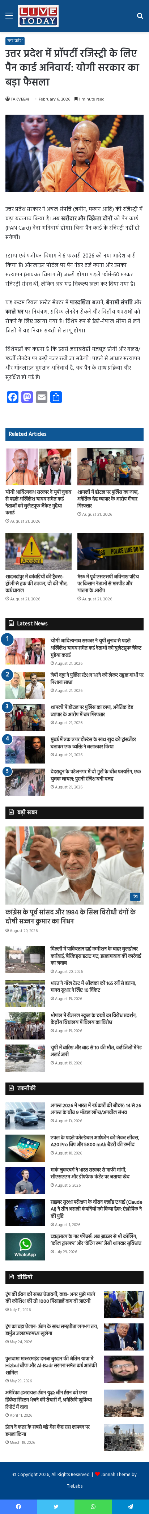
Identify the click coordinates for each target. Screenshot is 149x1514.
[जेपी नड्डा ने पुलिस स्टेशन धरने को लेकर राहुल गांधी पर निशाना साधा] (25, 685)
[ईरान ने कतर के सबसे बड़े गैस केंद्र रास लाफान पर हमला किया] (124, 1437)
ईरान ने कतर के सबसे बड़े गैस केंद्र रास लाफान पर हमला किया (47, 1431)
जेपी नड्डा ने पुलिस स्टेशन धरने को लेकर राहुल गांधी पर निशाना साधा (97, 679)
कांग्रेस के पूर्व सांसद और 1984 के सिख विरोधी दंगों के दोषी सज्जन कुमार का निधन (70, 917)
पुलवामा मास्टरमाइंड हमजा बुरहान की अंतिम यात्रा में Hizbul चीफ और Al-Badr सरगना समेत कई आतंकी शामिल (51, 1366)
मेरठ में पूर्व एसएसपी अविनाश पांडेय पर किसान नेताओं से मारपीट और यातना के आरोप (108, 584)
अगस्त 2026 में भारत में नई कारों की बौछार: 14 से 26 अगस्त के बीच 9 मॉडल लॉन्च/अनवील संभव (96, 1109)
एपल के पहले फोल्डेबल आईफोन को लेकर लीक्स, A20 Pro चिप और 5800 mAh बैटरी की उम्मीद (95, 1141)
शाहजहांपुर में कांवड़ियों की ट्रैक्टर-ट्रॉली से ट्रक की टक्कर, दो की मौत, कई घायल (36, 584)
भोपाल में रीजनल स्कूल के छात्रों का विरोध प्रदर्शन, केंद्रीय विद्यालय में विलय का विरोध (94, 1019)
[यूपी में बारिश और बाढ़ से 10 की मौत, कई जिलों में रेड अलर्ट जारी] (25, 1058)
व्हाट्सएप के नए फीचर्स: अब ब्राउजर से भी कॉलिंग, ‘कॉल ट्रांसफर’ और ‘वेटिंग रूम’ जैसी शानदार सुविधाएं (96, 1240)
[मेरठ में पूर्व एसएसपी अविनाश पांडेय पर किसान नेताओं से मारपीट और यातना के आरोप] (110, 551)
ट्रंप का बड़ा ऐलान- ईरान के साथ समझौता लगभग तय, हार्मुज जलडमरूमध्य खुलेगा (51, 1330)
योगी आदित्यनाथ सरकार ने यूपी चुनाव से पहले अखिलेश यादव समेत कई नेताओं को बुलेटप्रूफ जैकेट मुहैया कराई (38, 502)
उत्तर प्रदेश (15, 41)
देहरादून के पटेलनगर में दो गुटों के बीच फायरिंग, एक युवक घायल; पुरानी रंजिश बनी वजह (96, 775)
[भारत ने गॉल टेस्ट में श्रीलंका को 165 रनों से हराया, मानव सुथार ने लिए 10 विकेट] (25, 993)
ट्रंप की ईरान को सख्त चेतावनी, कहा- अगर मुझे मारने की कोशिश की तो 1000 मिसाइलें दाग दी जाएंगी (50, 1298)
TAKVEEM (20, 99)
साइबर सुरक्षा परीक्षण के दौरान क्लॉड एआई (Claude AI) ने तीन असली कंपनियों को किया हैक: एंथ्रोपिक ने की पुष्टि (96, 1209)
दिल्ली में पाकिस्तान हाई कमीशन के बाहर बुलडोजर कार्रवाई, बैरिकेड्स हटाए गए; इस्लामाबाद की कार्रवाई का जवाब (96, 956)
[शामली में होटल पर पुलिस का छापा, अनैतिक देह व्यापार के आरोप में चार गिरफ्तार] (110, 466)
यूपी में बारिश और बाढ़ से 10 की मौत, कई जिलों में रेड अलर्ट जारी (96, 1051)
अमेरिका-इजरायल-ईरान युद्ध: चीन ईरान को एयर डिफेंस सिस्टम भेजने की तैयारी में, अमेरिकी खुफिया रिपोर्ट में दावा (48, 1400)
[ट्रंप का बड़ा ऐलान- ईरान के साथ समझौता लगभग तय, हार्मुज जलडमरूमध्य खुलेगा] (124, 1337)
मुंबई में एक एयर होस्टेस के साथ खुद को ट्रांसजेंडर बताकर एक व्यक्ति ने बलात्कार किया (93, 743)
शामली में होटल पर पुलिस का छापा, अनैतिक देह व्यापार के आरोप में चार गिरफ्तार (108, 499)
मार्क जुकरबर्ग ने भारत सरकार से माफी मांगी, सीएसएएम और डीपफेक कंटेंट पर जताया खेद (90, 1174)
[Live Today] (38, 16)
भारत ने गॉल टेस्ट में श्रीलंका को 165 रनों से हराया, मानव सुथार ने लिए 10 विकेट (93, 987)
